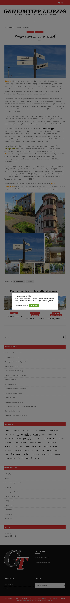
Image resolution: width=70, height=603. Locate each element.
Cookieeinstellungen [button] (21, 305)
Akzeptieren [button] (34, 305)
